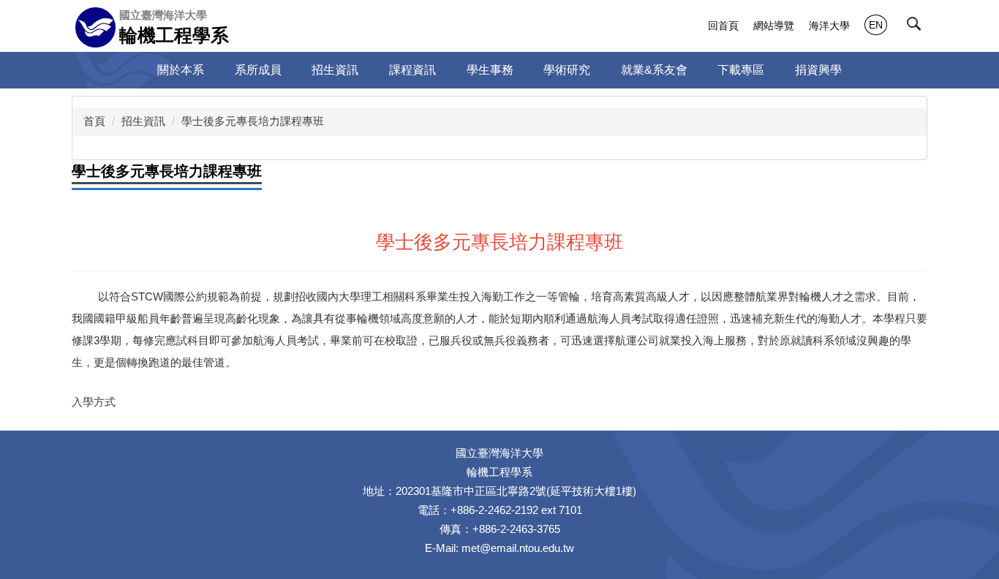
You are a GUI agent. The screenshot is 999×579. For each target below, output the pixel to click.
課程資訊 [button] (412, 70)
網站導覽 (773, 25)
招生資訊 (143, 121)
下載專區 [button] (740, 70)
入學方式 (94, 402)
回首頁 (723, 25)
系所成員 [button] (258, 70)
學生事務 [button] (490, 70)
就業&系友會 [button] (654, 70)
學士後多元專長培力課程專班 (252, 121)
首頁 (94, 121)
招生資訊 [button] (335, 70)
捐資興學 (818, 70)
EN (876, 25)
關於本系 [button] (180, 70)
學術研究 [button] (566, 70)
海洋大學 (829, 25)
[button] (917, 27)
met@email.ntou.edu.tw (517, 548)
